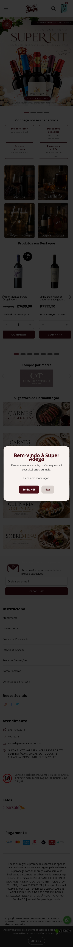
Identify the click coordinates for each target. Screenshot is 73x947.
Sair (47, 489)
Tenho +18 (29, 489)
